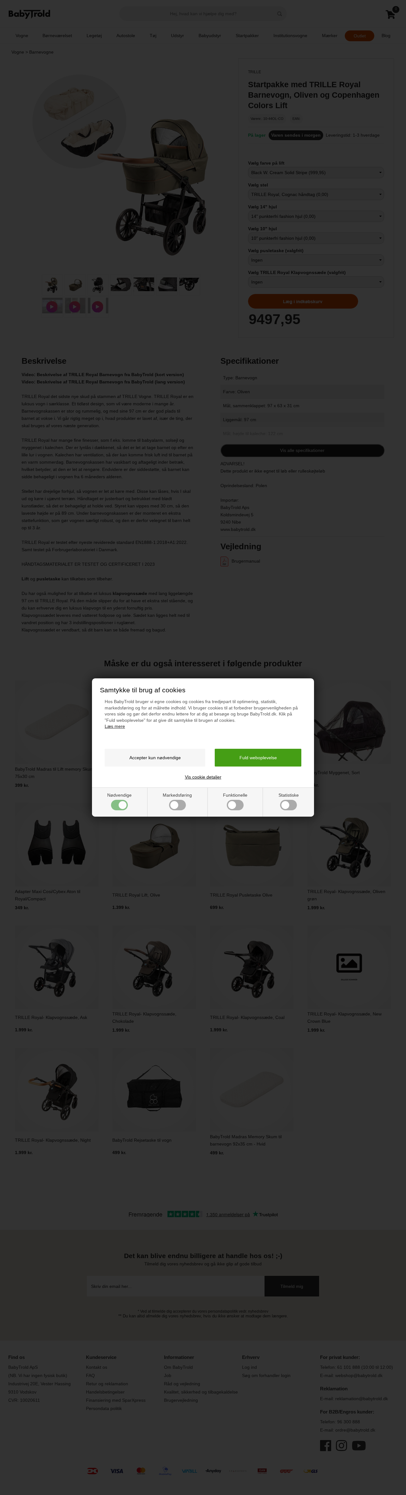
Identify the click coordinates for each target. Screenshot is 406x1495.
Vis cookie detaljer (203, 777)
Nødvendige (119, 795)
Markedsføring (177, 795)
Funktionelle (235, 795)
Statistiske (288, 795)
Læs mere (115, 726)
